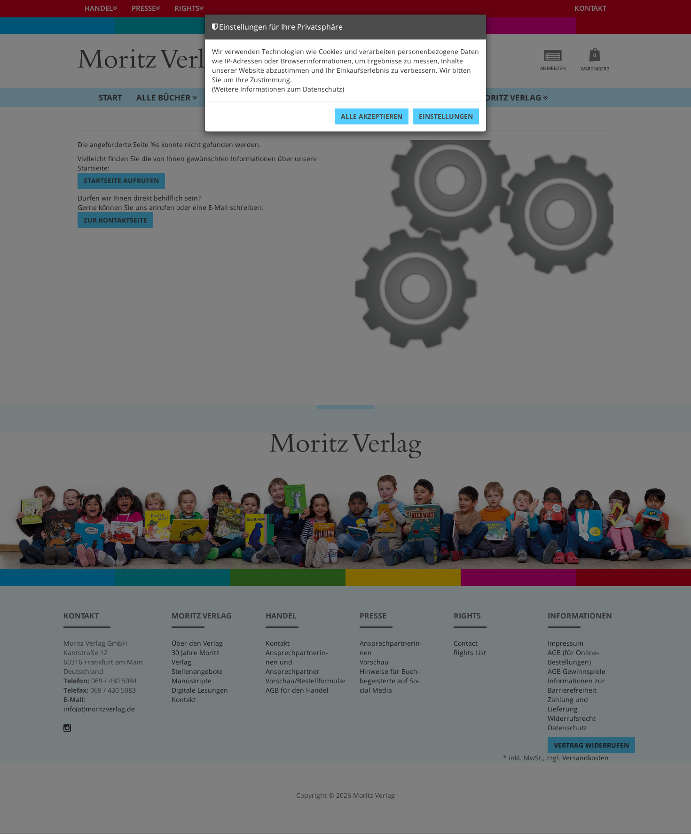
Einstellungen (446, 116)
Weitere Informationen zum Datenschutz (278, 89)
